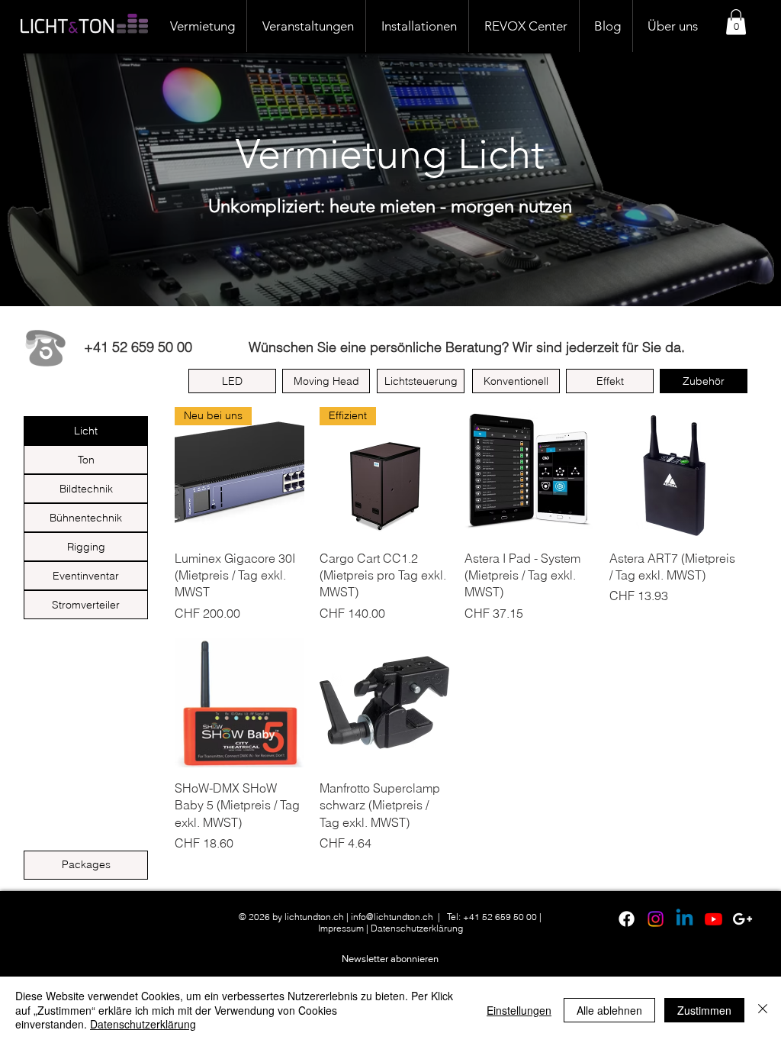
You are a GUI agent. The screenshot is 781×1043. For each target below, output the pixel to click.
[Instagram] (655, 919)
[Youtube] (713, 919)
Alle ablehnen (609, 1010)
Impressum (341, 928)
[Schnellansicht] (529, 472)
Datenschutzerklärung (417, 928)
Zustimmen (704, 1010)
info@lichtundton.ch (392, 916)
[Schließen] (763, 1010)
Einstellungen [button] (519, 1010)
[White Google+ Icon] (742, 919)
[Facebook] (626, 919)
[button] (736, 21)
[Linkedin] (684, 919)
